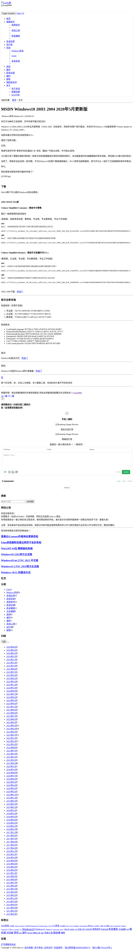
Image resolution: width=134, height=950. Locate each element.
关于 (8, 85)
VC (21, 929)
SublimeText (4, 929)
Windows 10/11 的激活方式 (16, 572)
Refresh (67, 488)
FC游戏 (55, 926)
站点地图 (28, 947)
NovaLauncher (83, 926)
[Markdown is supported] (5, 472)
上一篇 (4, 396)
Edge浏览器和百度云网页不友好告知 (21, 542)
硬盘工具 (36, 933)
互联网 (72, 929)
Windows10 (28, 929)
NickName (7, 449)
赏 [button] (2, 377)
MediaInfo (76, 926)
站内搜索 (30, 502)
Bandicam (34, 926)
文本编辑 (122, 929)
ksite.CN (20, 13)
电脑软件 (10, 22)
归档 (3, 642)
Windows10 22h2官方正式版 (16, 554)
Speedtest (123, 926)
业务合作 (48, 947)
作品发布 (58, 947)
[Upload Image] (13, 472)
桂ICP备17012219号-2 (102, 947)
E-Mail (49, 449)
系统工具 (16, 30)
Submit (126, 472)
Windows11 (40, 929)
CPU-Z (50, 926)
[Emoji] (9, 472)
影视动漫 (10, 73)
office (61, 929)
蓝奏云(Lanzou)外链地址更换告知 (19, 536)
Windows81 (56, 929)
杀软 (127, 929)
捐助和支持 (11, 82)
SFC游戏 (106, 926)
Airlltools (22, 926)
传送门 (20, 292)
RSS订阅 (15, 95)
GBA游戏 (62, 926)
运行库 (9, 44)
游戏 (8, 66)
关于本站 (16, 88)
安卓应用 (10, 41)
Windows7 (49, 929)
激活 (20, 933)
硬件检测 (30, 933)
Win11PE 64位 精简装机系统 (17, 548)
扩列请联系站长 (8, 944)
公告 (75, 929)
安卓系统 (16, 61)
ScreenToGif (117, 926)
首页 (8, 19)
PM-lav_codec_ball (95, 926)
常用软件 (16, 25)
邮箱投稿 (16, 92)
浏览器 (10, 933)
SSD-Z (111, 926)
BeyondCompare (42, 926)
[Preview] (16, 472)
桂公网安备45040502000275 (77, 947)
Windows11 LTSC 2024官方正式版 (20, 566)
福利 (8, 76)
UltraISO (16, 929)
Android (27, 926)
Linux (14, 56)
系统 (8, 48)
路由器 (56, 932)
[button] (1, 389)
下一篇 (11, 396)
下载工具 (66, 929)
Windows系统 (18, 51)
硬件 (8, 70)
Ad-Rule (17, 926)
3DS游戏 (5, 926)
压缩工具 (81, 929)
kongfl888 (77, 393)
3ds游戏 (12, 926)
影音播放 (16, 36)
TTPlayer (11, 929)
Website (91, 449)
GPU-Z (67, 926)
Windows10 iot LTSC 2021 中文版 (19, 560)
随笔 (8, 79)
